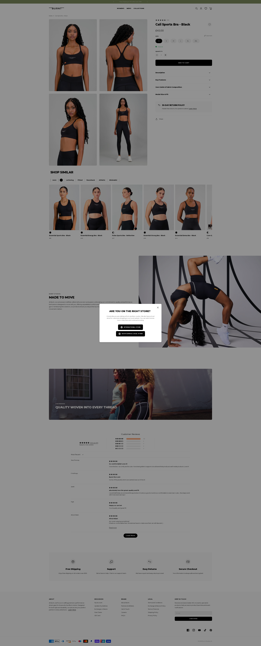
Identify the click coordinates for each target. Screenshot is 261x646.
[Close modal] (158, 308)
